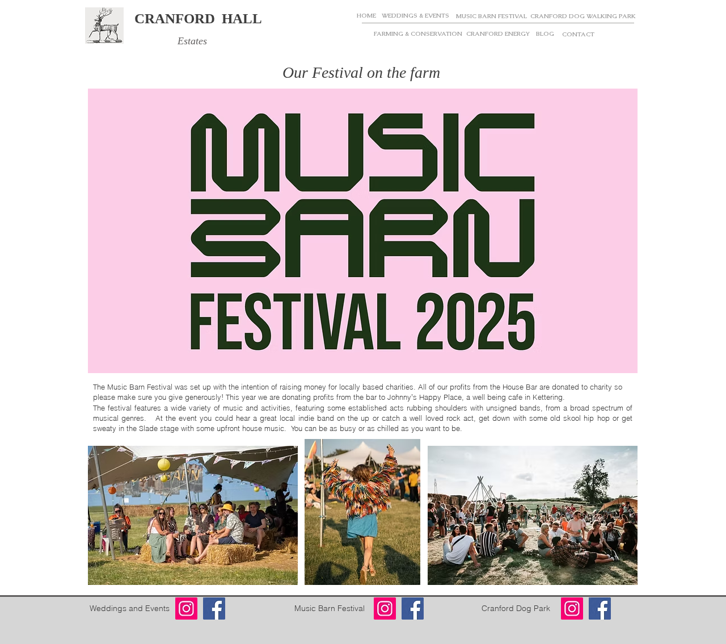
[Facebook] (214, 608)
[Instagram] (186, 608)
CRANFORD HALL (198, 18)
